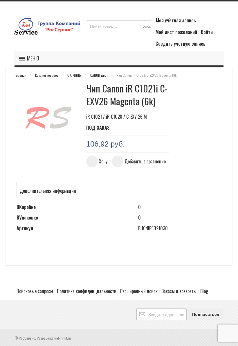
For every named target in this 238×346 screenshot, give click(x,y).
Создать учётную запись (180, 43)
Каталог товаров (47, 75)
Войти (207, 31)
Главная (21, 75)
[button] (97, 161)
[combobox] (119, 26)
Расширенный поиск (139, 291)
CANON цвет (99, 75)
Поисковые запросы (35, 291)
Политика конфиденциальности (86, 291)
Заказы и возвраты (178, 291)
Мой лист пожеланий (176, 31)
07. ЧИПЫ (74, 75)
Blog (204, 291)
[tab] (48, 190)
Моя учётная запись (176, 20)
